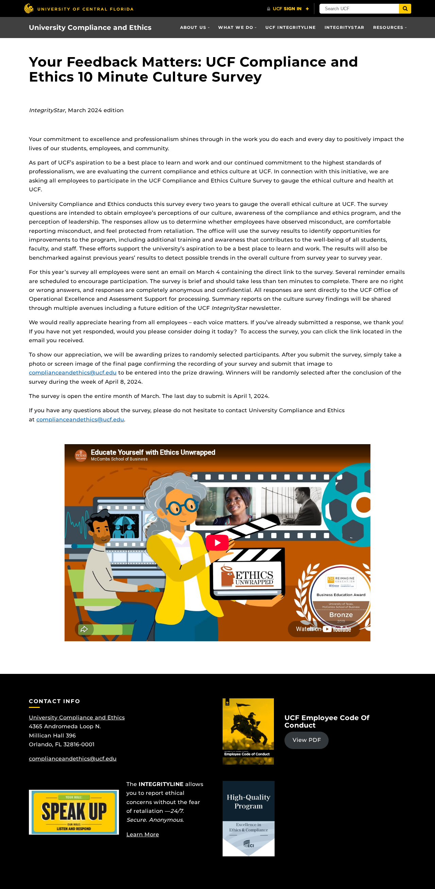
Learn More (142, 834)
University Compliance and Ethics (90, 27)
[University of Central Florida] (78, 8)
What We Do (235, 27)
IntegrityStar (345, 27)
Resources (388, 27)
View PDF (307, 740)
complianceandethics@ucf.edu (73, 372)
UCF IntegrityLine (290, 27)
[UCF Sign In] (288, 9)
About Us (193, 27)
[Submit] (405, 9)
